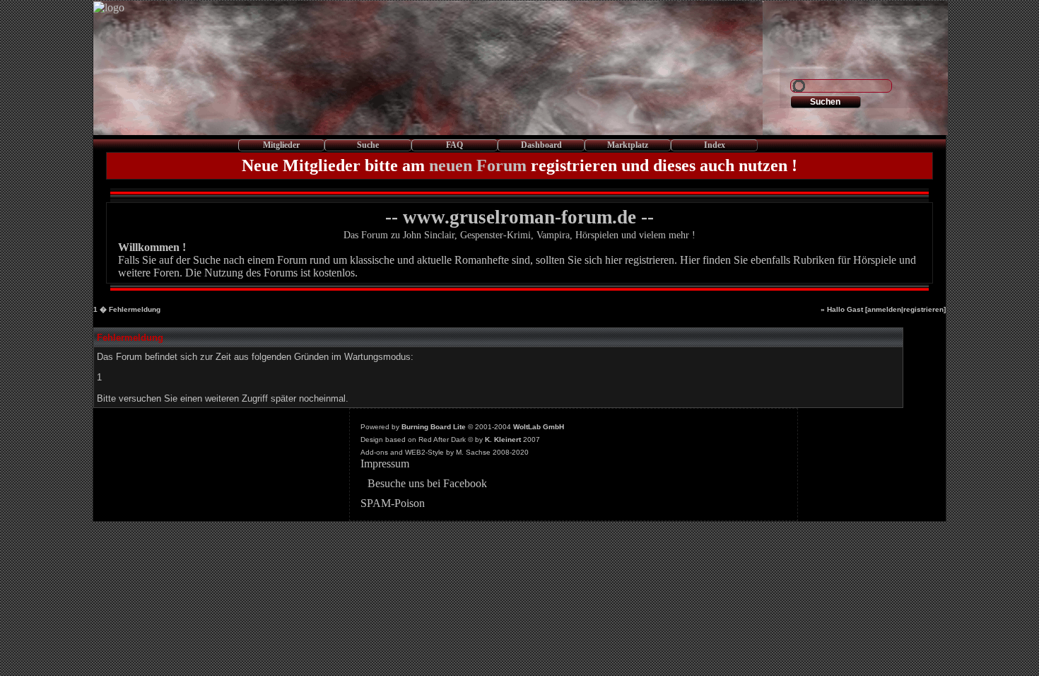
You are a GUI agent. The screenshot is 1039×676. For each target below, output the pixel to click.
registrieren (923, 309)
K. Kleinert (503, 439)
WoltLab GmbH (538, 427)
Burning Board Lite (433, 427)
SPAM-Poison (392, 503)
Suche (368, 145)
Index (714, 145)
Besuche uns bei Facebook (427, 483)
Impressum (384, 464)
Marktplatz (627, 145)
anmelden (884, 309)
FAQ (454, 145)
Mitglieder (281, 145)
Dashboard (541, 145)
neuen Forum (478, 165)
